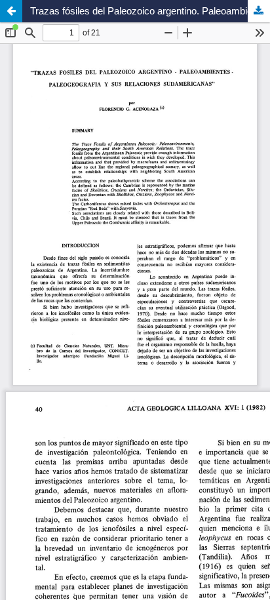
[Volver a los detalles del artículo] (11, 11)
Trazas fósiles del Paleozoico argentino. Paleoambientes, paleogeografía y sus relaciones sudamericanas (150, 11)
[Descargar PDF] (259, 11)
